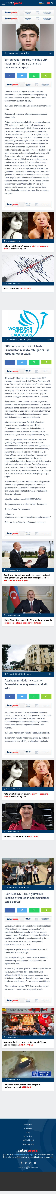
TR (52, 3)
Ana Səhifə (28, 1125)
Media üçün (28, 1136)
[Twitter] (25, 1163)
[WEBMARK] (28, 1168)
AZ (43, 3)
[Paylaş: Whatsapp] (34, 75)
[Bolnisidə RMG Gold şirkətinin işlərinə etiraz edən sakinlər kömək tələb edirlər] (28, 871)
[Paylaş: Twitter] (22, 75)
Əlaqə (28, 1132)
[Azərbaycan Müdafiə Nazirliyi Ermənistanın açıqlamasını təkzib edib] (28, 658)
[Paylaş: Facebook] (10, 75)
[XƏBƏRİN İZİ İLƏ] (14, 3)
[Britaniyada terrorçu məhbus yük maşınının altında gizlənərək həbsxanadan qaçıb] (28, 37)
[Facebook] (21, 1163)
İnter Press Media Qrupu (23, 1155)
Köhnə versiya (28, 1144)
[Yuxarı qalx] (49, 1187)
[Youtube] (35, 1163)
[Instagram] (30, 1163)
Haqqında (28, 1128)
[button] (46, 75)
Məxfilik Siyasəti (28, 1140)
